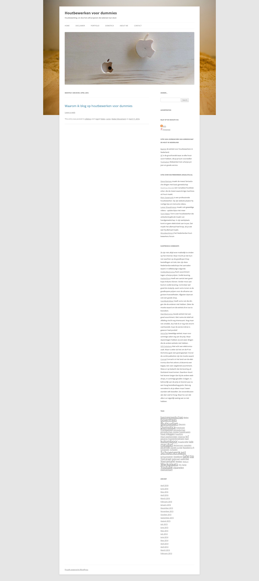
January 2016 (166, 505)
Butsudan (169, 423)
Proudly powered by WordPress (76, 569)
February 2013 (166, 553)
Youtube (167, 467)
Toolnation (165, 162)
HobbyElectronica (168, 272)
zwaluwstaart (167, 470)
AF (162, 155)
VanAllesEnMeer (167, 301)
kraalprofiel (183, 442)
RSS (164, 126)
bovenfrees (169, 420)
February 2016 (166, 501)
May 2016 (164, 492)
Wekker (179, 461)
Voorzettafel (168, 461)
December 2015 (167, 508)
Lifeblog (88, 119)
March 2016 (165, 498)
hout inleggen (168, 434)
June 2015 (164, 527)
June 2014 (164, 537)
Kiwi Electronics (167, 314)
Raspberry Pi (188, 447)
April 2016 (164, 495)
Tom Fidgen (165, 213)
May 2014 (164, 540)
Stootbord (177, 456)
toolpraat (176, 459)
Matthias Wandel (167, 188)
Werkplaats (169, 464)
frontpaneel (167, 429)
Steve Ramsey (166, 181)
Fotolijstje (180, 427)
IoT (187, 436)
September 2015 (167, 518)
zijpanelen (178, 467)
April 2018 (164, 485)
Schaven (174, 449)
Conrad (163, 359)
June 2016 (164, 488)
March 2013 (165, 550)
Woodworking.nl (167, 233)
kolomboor (169, 441)
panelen (187, 445)
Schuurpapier (167, 456)
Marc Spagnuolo (167, 197)
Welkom (185, 462)
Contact (138, 26)
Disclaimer (80, 26)
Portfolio (95, 26)
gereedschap (179, 430)
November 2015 (167, 511)
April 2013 (164, 547)
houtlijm (179, 434)
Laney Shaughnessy (168, 207)
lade (191, 441)
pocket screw (176, 447)
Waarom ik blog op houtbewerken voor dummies (98, 106)
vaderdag (184, 459)
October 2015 (166, 514)
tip (192, 456)
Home (67, 26)
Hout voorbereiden (169, 436)
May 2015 (164, 531)
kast (187, 438)
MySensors (178, 445)
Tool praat (166, 458)
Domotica (109, 26)
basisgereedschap (172, 417)
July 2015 (164, 524)
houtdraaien (184, 432)
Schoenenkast (173, 452)
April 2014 (164, 543)
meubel (167, 444)
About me (124, 26)
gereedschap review (170, 432)
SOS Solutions (166, 346)
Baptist (163, 149)
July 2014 (164, 534)
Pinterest (166, 129)
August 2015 (165, 521)
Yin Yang (182, 464)
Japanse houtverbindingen (173, 438)
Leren (108, 119)
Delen (103, 119)
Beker (186, 417)
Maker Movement (119, 119)
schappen (165, 449)
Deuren (182, 424)
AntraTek (164, 333)
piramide (165, 447)
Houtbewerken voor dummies (91, 13)
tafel (186, 456)
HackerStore (166, 278)
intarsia (181, 436)
